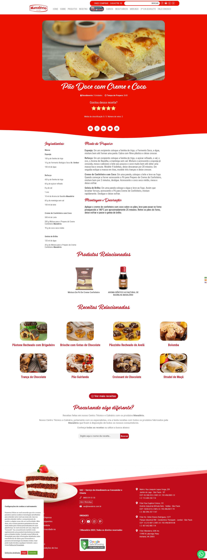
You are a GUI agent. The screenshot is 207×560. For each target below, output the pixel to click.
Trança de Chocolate (33, 377)
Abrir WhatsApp (86, 502)
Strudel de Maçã (174, 377)
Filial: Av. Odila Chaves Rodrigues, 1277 (155, 517)
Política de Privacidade (16, 545)
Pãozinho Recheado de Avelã (126, 345)
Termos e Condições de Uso (45, 548)
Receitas (83, 9)
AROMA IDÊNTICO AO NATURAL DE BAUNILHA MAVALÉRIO (123, 293)
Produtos (72, 9)
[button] (90, 128)
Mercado (134, 9)
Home (55, 9)
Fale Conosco (164, 9)
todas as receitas (95, 427)
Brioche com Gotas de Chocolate (80, 345)
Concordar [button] (32, 553)
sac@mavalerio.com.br (92, 506)
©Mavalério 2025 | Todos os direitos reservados (101, 530)
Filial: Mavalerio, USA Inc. (150, 531)
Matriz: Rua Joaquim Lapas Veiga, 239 (155, 489)
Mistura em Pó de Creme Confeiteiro (84, 292)
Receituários (121, 9)
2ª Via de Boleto (148, 9)
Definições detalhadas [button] (12, 553)
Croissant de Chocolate (127, 377)
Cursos (109, 9)
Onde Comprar (101, 3)
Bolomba (173, 345)
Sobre (63, 9)
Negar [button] (24, 553)
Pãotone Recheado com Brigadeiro (33, 345)
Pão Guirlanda (80, 377)
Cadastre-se (116, 3)
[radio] (94, 108)
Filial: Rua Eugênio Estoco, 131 (152, 503)
